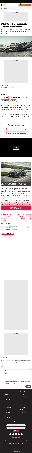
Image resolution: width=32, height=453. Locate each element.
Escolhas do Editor (13, 226)
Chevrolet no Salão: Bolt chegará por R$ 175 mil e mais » (24, 216)
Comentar (28, 386)
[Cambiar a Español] (18, 437)
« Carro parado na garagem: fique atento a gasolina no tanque (7, 217)
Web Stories (24, 414)
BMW (2, 229)
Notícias (5, 8)
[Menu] (1, 5)
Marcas (24, 394)
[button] (25, 5)
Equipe (8, 396)
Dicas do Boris (8, 412)
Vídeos (14, 229)
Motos (8, 409)
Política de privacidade (16, 451)
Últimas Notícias (8, 407)
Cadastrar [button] (16, 430)
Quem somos (8, 394)
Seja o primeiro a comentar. (8, 91)
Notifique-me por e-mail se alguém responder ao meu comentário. (17, 382)
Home (1, 8)
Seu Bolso (8, 229)
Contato (8, 399)
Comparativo (24, 396)
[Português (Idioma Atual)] (13, 437)
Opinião (24, 407)
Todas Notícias (4, 226)
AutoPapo (5, 85)
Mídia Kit (8, 401)
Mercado (26, 226)
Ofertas (24, 417)
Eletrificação (8, 417)
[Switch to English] (16, 437)
